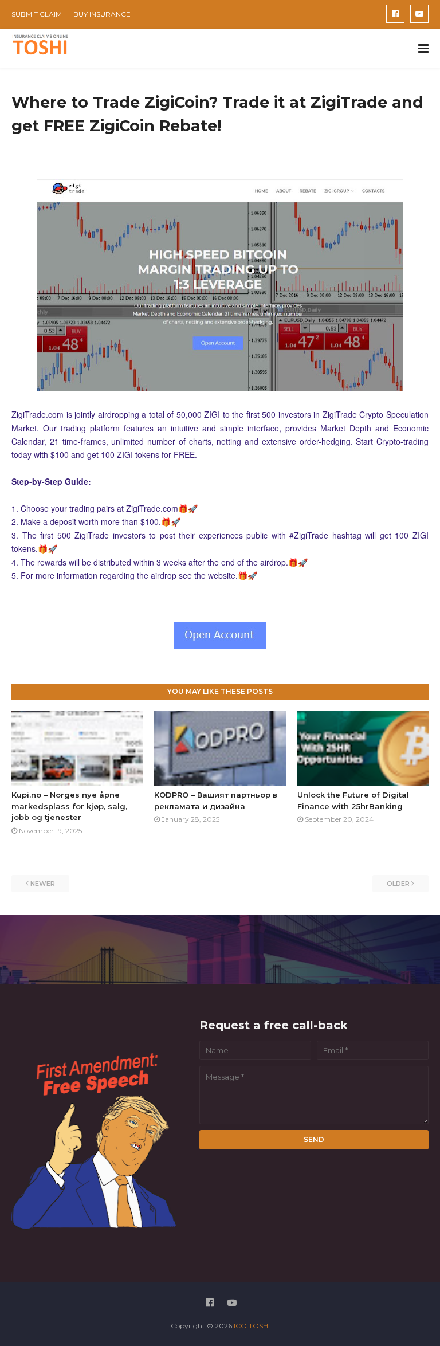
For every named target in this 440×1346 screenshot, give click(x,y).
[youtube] (419, 14)
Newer (42, 884)
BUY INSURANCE (102, 14)
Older (398, 884)
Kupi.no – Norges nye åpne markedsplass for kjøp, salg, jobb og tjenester (69, 806)
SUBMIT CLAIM (36, 14)
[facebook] (395, 14)
